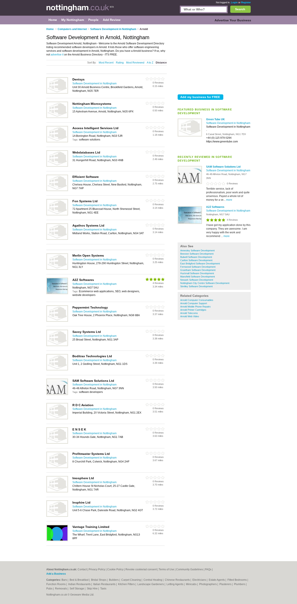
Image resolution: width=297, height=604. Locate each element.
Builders (114, 579)
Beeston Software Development (197, 253)
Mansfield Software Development (197, 276)
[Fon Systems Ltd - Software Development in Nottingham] (57, 214)
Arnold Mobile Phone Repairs (195, 306)
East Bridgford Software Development (200, 263)
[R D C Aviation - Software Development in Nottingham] (57, 418)
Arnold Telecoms (189, 313)
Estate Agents (217, 579)
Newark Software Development (196, 280)
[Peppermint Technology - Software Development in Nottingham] (57, 320)
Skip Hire (92, 588)
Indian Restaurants (79, 584)
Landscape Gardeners (151, 584)
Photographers (208, 584)
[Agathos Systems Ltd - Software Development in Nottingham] (57, 238)
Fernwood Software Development (197, 266)
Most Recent (106, 62)
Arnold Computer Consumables (196, 300)
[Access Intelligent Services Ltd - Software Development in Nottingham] (57, 141)
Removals (61, 588)
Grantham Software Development (197, 270)
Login (234, 2)
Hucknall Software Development (197, 273)
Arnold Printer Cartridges (193, 310)
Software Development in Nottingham (228, 123)
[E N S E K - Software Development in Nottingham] (57, 442)
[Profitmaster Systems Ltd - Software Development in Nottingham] (57, 467)
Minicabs (191, 584)
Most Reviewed (135, 62)
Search (240, 9)
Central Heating (153, 579)
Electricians (199, 579)
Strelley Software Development (196, 286)
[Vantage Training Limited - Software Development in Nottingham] (57, 540)
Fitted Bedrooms (237, 579)
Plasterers (225, 584)
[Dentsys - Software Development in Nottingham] (57, 92)
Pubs (49, 588)
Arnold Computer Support (193, 303)
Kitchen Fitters (126, 584)
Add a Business (56, 573)
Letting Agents (175, 584)
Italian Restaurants (104, 584)
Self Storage (77, 588)
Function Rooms (56, 584)
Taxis (103, 588)
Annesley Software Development (197, 250)
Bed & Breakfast (79, 579)
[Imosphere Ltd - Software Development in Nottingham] (57, 491)
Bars (65, 579)
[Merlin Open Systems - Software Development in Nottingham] (57, 268)
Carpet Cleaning (131, 579)
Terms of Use (166, 569)
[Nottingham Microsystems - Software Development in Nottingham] (57, 117)
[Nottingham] (80, 10)
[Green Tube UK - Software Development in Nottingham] (190, 135)
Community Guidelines (189, 569)
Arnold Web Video (189, 316)
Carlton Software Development (196, 260)
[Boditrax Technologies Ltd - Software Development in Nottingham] (57, 369)
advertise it (57, 54)
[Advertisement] (214, 58)
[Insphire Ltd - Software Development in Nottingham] (57, 515)
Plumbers (240, 584)
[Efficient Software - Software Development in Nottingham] (57, 190)
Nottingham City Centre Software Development (204, 283)
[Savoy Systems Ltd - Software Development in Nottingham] (57, 345)
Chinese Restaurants (177, 579)
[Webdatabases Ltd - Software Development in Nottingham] (57, 165)
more (229, 199)
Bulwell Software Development (196, 257)
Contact (82, 569)
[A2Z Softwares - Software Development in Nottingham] (190, 223)
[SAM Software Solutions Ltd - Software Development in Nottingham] (190, 183)
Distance (161, 62)
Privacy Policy (97, 569)
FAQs (208, 569)
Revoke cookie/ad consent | (142, 569)
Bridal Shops (99, 579)
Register (246, 2)
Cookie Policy (115, 569)
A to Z (150, 62)
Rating (120, 62)
